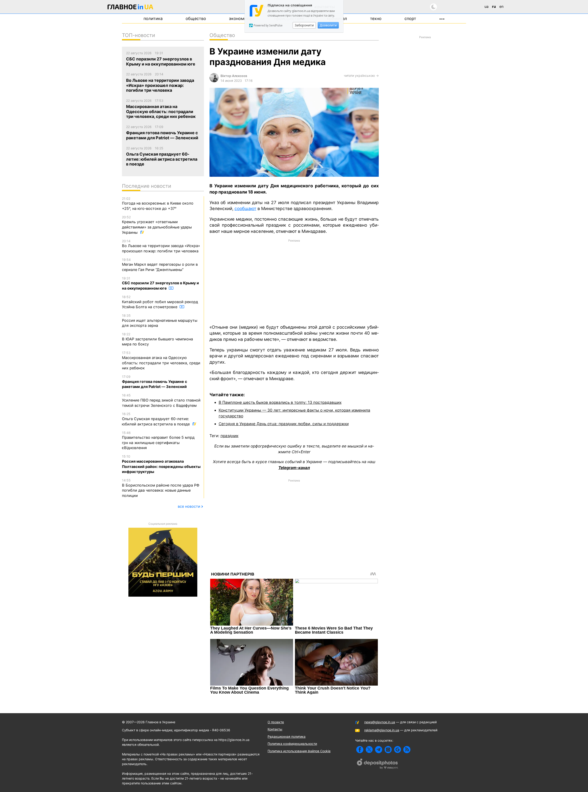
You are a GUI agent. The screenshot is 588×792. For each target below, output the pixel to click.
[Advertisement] (294, 281)
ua (486, 6)
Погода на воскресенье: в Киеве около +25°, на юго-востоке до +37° (157, 204)
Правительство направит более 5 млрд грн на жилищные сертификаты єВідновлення (158, 440)
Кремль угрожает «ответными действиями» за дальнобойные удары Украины (157, 225)
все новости (189, 506)
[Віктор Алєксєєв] (214, 81)
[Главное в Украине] (130, 7)
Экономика (240, 18)
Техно (376, 18)
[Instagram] (388, 749)
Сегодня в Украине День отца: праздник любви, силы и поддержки (284, 423)
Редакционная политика (286, 736)
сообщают (245, 208)
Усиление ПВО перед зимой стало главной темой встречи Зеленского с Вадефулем (161, 400)
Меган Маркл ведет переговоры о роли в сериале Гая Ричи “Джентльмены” (160, 265)
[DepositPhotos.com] (377, 764)
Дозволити (328, 25)
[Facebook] (359, 749)
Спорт (410, 18)
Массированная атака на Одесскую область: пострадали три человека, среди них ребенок (161, 360)
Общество (196, 18)
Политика (153, 18)
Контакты (275, 729)
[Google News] (397, 749)
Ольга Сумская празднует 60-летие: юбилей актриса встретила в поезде (156, 419)
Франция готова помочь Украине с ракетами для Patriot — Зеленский (154, 382)
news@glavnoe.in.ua (379, 722)
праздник (229, 435)
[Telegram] (378, 749)
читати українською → (361, 75)
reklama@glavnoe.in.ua (381, 730)
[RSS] (406, 749)
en (501, 6)
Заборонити (304, 25)
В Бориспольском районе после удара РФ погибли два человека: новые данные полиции (160, 488)
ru (494, 6)
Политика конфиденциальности (292, 744)
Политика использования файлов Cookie (299, 751)
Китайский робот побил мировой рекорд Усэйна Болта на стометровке (160, 302)
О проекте (276, 722)
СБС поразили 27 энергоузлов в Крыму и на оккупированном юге (160, 283)
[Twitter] (369, 749)
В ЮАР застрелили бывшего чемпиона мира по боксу (157, 339)
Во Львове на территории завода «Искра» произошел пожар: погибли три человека (161, 246)
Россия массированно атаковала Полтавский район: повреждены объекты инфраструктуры (161, 464)
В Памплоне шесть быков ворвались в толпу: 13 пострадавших (280, 402)
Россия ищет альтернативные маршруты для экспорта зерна (159, 320)
